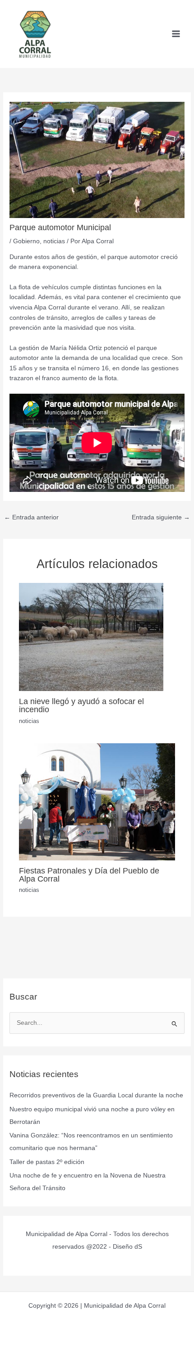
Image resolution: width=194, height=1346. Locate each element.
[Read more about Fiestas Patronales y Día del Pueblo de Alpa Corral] (97, 801)
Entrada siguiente (161, 517)
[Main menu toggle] (176, 34)
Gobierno (26, 241)
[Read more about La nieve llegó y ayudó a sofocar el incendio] (91, 636)
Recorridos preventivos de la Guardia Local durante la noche (96, 1095)
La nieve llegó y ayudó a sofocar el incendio (81, 705)
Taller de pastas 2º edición (46, 1162)
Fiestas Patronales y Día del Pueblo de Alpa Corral (89, 874)
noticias (54, 241)
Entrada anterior (31, 517)
